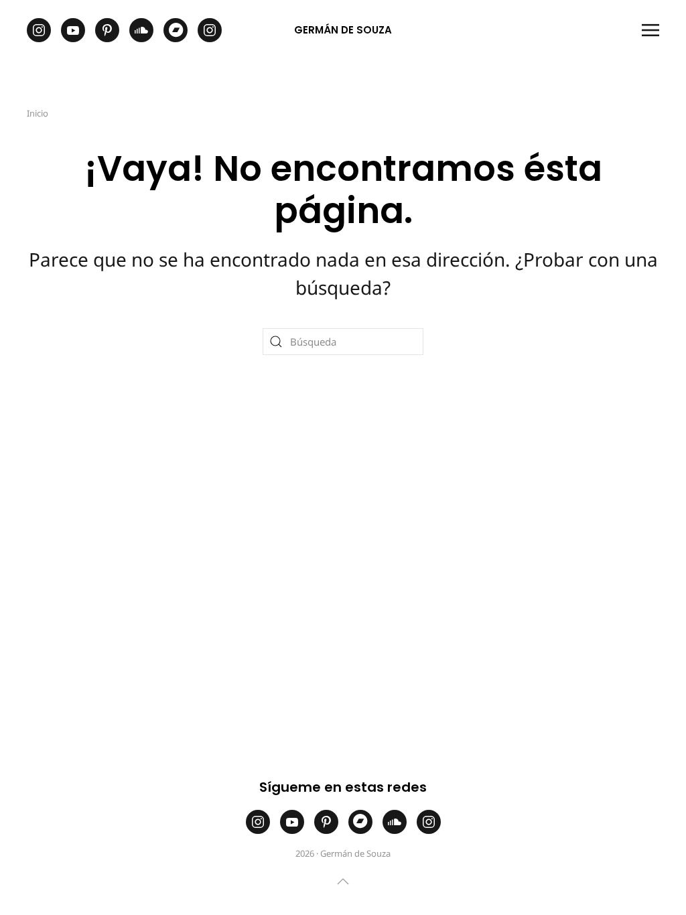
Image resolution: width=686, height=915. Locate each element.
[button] (650, 30)
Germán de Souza (343, 30)
